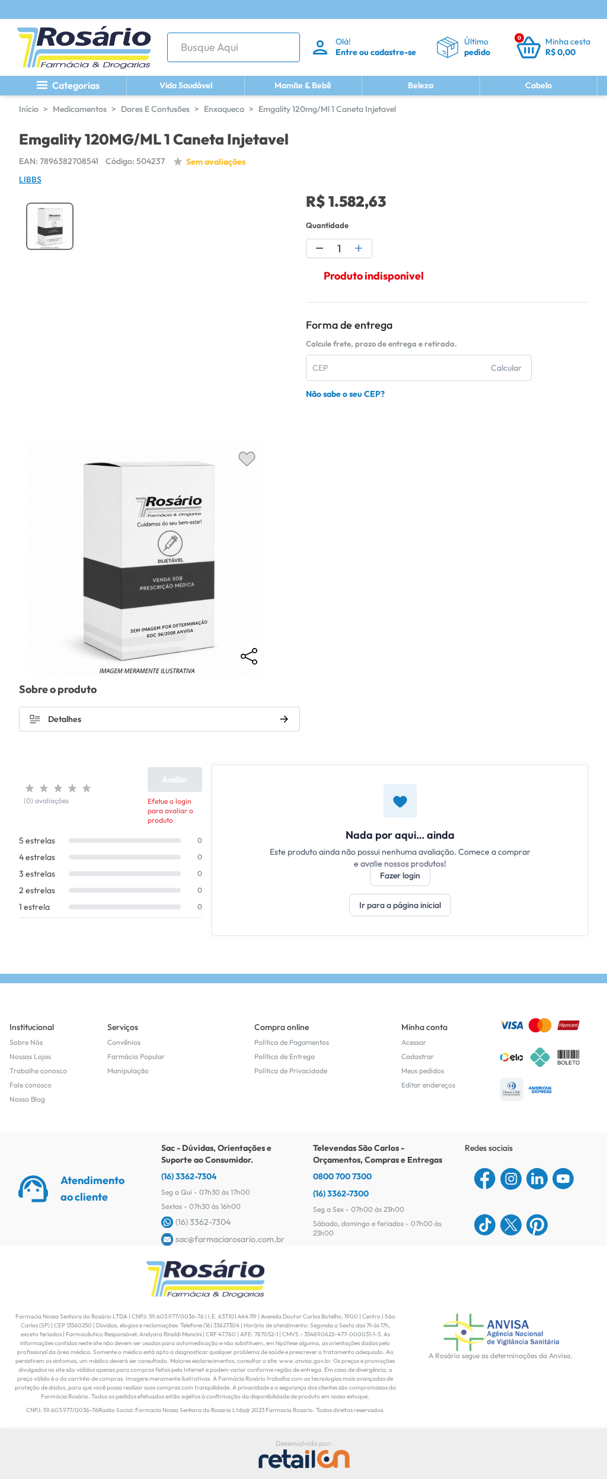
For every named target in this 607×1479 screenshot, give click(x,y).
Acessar (413, 1042)
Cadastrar (417, 1056)
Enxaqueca (224, 109)
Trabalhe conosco (38, 1070)
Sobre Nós (26, 1042)
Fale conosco (30, 1084)
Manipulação (128, 1070)
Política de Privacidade (290, 1070)
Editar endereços (428, 1084)
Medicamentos (80, 109)
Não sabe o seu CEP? (345, 394)
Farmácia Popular (136, 1056)
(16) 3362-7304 (189, 1176)
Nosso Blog (27, 1099)
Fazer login (400, 875)
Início (29, 109)
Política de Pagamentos (291, 1042)
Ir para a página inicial (400, 905)
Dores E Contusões (155, 109)
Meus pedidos (422, 1070)
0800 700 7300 (342, 1176)
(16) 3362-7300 (341, 1193)
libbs (30, 179)
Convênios (123, 1042)
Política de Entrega (284, 1056)
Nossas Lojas (30, 1056)
